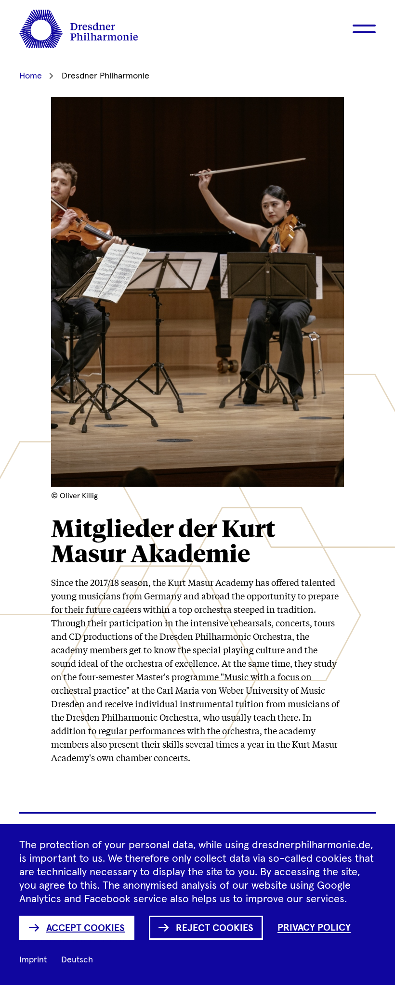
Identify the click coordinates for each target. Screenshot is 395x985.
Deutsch (77, 960)
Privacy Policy (314, 928)
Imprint (33, 960)
